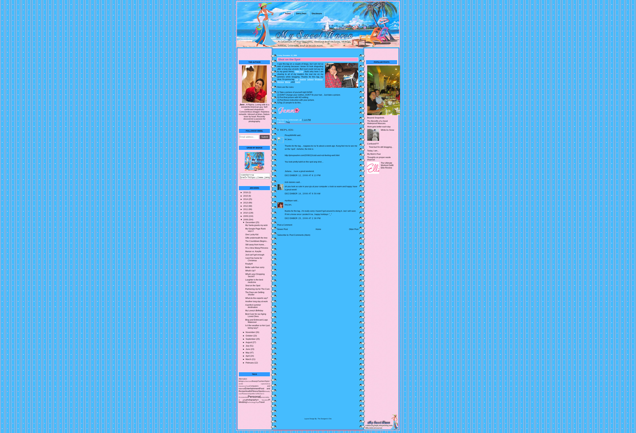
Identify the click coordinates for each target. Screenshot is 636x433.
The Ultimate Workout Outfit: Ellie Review (387, 165)
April (248, 356)
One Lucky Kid (251, 234)
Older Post (353, 229)
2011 (245, 209)
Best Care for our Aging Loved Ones (255, 315)
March (249, 359)
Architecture (247, 381)
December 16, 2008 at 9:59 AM (303, 193)
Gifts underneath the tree (256, 238)
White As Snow (387, 130)
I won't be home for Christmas (253, 259)
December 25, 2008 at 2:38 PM (303, 218)
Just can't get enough (254, 255)
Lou (296, 79)
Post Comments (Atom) (300, 235)
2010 (245, 213)
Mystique (319, 79)
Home (288, 13)
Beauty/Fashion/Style (260, 381)
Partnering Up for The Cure (257, 289)
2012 (245, 206)
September (251, 339)
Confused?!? (373, 144)
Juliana (310, 79)
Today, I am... (373, 151)
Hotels (266, 391)
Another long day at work (256, 301)
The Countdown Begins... (256, 241)
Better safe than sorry (254, 267)
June (248, 349)
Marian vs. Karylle (253, 251)
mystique (289, 200)
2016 (245, 192)
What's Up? (250, 271)
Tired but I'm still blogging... (381, 147)
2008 (245, 219)
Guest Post (301, 13)
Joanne (302, 79)
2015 (245, 196)
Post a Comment (284, 225)
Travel (262, 402)
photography (251, 400)
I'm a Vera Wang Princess (256, 248)
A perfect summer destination (253, 306)
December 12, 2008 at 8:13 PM (303, 175)
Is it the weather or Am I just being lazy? (257, 326)
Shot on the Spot (252, 285)
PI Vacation (262, 400)
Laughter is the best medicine (254, 281)
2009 (245, 216)
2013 (245, 203)
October (249, 336)
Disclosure (317, 13)
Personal (254, 396)
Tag (288, 122)
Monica (280, 82)
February (250, 363)
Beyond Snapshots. (376, 118)
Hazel (297, 82)
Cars (248, 386)
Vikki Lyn (299, 71)
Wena (287, 82)
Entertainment (252, 388)
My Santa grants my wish (256, 225)
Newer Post (282, 229)
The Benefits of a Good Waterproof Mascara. (377, 122)
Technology (251, 402)
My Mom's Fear (374, 154)
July (248, 346)
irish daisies (290, 182)
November (251, 332)
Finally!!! (249, 264)
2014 (245, 199)
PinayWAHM (290, 135)
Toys (257, 402)
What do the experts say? (256, 298)
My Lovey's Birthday (254, 310)
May (248, 353)
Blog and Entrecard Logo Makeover (256, 321)
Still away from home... (255, 245)
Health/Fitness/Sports (254, 391)
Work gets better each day (379, 127)
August (249, 342)
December (251, 222)
